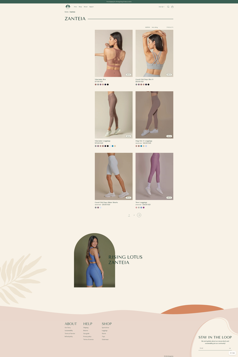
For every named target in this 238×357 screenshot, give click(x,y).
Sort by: (147, 27)
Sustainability (69, 330)
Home (66, 12)
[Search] (168, 6)
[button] (172, 6)
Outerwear (105, 339)
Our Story (68, 328)
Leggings (104, 330)
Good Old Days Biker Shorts (106, 202)
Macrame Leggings (102, 141)
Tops (103, 336)
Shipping (85, 328)
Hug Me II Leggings (144, 141)
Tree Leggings (141, 202)
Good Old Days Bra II (144, 79)
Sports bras (105, 328)
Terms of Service (70, 333)
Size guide (86, 333)
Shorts (104, 333)
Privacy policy (87, 336)
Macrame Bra (100, 79)
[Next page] (139, 215)
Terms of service (88, 339)
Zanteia (72, 12)
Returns (85, 330)
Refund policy (69, 336)
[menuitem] (75, 6)
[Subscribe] (230, 348)
